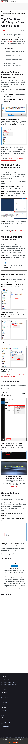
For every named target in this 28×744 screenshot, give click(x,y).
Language (5, 726)
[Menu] (26, 1)
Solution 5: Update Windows (13, 65)
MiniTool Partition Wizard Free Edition (9, 679)
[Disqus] (14, 612)
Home (2, 11)
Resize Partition (4, 695)
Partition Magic (9, 11)
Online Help (3, 712)
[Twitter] (10, 30)
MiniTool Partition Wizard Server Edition (9, 684)
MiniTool (10, 41)
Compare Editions (4, 689)
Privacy (19, 733)
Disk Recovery (4, 702)
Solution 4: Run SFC (11, 63)
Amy (4, 30)
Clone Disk (3, 704)
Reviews (2, 715)
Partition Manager (4, 697)
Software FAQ (4, 710)
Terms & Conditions (12, 733)
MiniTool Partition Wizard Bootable (8, 687)
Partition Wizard (12, 1)
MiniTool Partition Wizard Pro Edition (8, 682)
